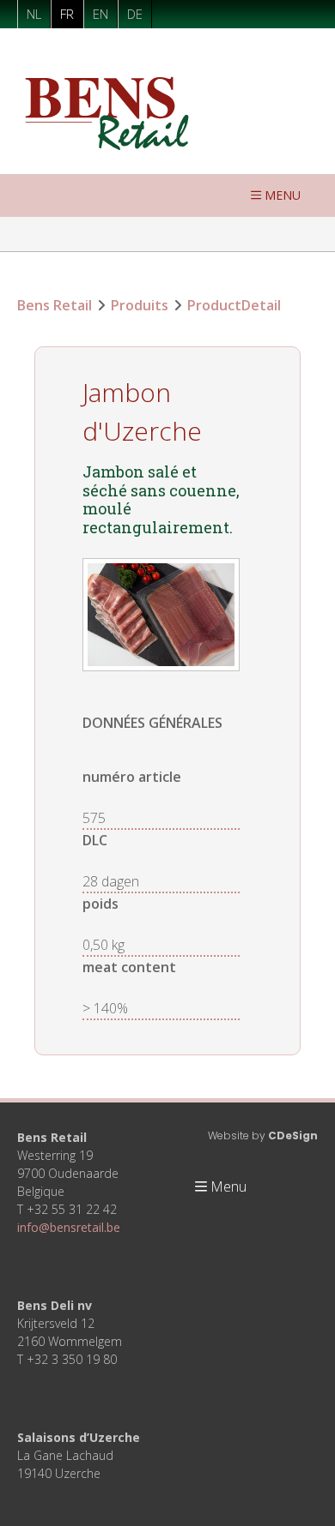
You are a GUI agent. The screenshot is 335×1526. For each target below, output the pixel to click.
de (135, 13)
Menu (283, 195)
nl (34, 13)
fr (67, 13)
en (100, 13)
